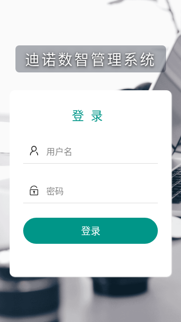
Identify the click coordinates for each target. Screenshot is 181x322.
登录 (90, 231)
